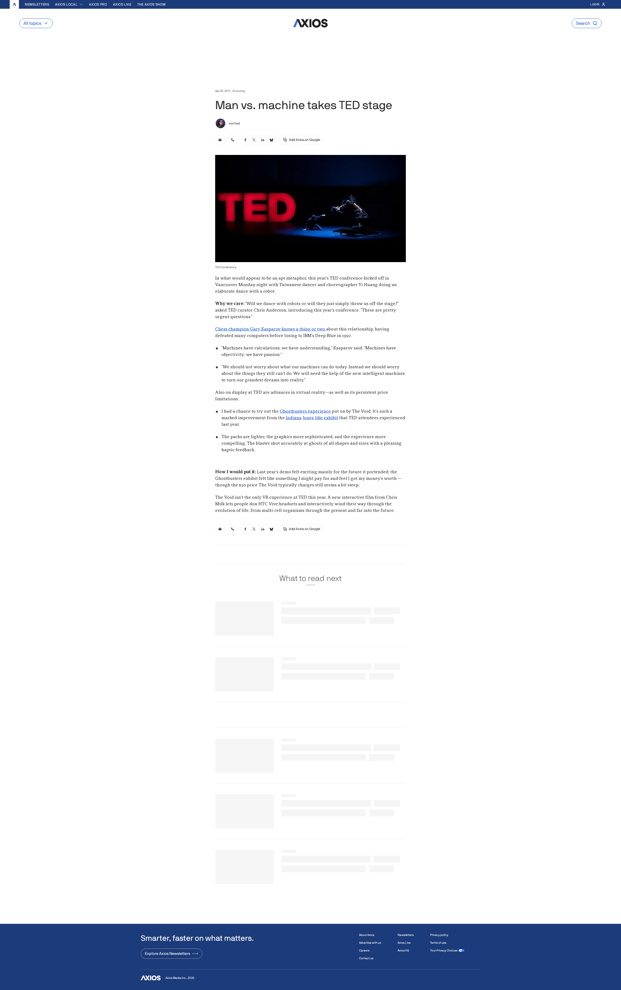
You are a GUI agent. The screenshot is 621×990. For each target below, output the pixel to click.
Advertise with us (370, 942)
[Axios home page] (14, 4)
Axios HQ (403, 950)
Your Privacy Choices (444, 950)
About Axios (366, 935)
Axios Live (122, 4)
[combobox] (69, 4)
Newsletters (37, 4)
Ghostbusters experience (305, 411)
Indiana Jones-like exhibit (312, 418)
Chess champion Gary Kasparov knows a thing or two (270, 329)
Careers (364, 950)
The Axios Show (151, 4)
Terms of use (438, 942)
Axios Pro (98, 4)
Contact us (366, 958)
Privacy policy (439, 935)
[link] (220, 140)
